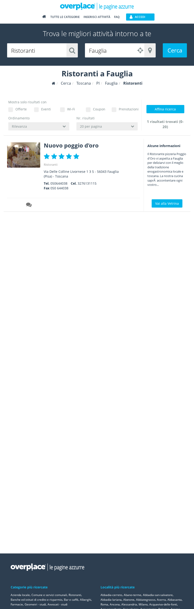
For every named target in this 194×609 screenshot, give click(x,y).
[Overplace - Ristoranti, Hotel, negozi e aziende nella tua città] (97, 6)
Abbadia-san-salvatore (158, 595)
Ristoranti (50, 164)
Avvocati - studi (57, 604)
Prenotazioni (128, 109)
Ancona (115, 604)
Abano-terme (132, 595)
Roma (104, 604)
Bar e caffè (71, 600)
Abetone (128, 600)
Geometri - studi (35, 604)
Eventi (46, 109)
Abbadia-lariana (111, 600)
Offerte (21, 109)
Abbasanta (175, 600)
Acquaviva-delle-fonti (163, 604)
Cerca (175, 50)
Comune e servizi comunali (49, 595)
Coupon (99, 109)
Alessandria (129, 604)
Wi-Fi (71, 109)
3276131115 (87, 183)
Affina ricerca (165, 109)
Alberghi (85, 600)
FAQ (116, 17)
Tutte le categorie (65, 17)
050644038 (58, 183)
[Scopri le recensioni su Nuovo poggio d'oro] (29, 205)
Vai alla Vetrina (167, 203)
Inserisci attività (97, 17)
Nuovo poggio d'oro (71, 145)
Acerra (161, 600)
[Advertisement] (166, 286)
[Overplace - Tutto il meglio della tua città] (44, 17)
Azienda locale (20, 595)
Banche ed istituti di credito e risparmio (36, 600)
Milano (143, 604)
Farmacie (17, 604)
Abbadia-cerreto (111, 595)
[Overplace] (53, 83)
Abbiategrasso (145, 600)
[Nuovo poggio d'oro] (23, 155)
